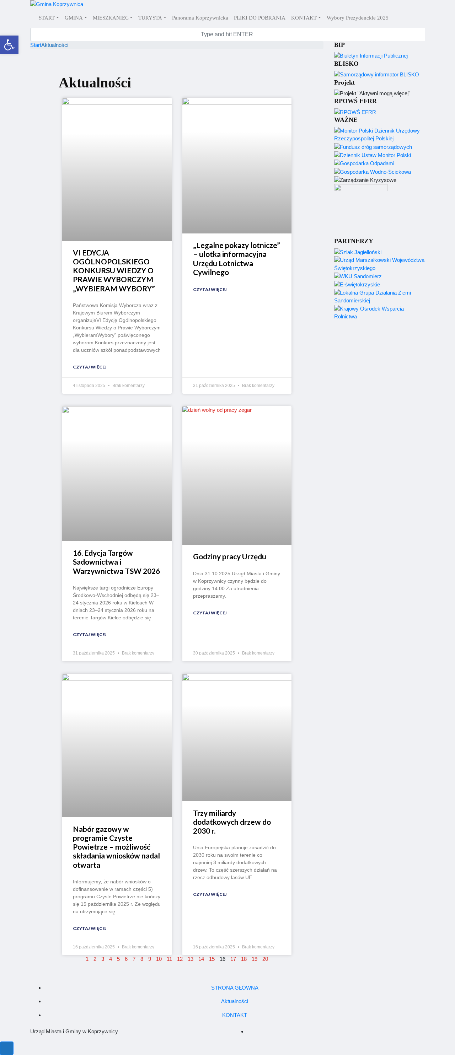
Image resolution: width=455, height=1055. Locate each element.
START (47, 18)
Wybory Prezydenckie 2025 (358, 18)
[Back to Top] (7, 1048)
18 (244, 959)
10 (159, 959)
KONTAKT (304, 18)
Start (35, 45)
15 (212, 959)
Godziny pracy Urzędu (229, 556)
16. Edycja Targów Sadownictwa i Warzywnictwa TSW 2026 (116, 561)
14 (201, 959)
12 (180, 959)
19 (254, 959)
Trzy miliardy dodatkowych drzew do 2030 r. (232, 821)
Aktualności (234, 1001)
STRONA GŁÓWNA (234, 988)
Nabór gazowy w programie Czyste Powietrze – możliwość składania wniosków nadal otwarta (116, 846)
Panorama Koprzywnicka (200, 18)
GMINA (74, 18)
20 (265, 959)
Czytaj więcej (90, 367)
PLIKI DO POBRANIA (259, 18)
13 (190, 959)
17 (233, 959)
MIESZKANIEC (111, 18)
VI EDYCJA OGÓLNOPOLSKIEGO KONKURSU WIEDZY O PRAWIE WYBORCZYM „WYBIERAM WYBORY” (114, 270)
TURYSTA (150, 18)
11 (169, 959)
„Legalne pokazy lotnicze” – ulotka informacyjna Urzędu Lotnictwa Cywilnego (236, 258)
